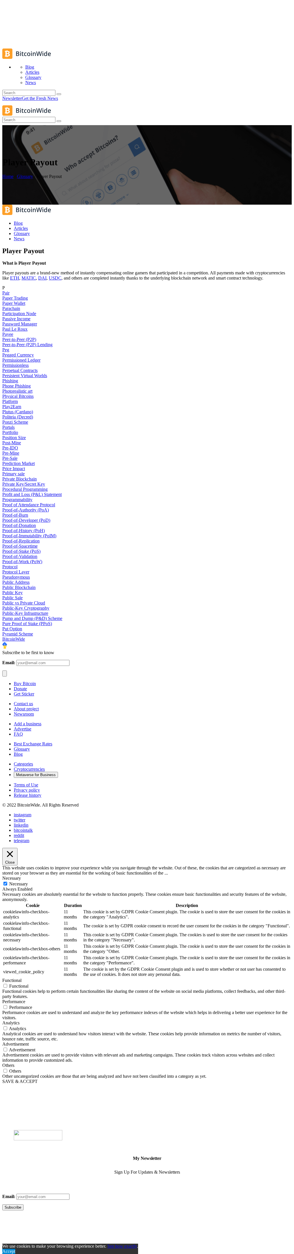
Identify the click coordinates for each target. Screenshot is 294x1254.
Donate (20, 688)
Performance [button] (13, 1001)
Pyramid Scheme (17, 633)
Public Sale (12, 597)
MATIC (29, 278)
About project (26, 708)
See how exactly (122, 1246)
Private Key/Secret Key (23, 484)
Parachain (11, 308)
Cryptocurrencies (29, 769)
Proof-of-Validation (19, 556)
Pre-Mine (10, 453)
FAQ (18, 734)
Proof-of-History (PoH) (23, 530)
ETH (14, 278)
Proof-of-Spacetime (20, 546)
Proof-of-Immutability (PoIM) (29, 535)
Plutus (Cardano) (17, 411)
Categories (23, 763)
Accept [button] (8, 1251)
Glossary (25, 176)
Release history (27, 795)
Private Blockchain (19, 478)
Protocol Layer (15, 571)
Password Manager (19, 323)
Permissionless (15, 365)
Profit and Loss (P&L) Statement (32, 494)
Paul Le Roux (15, 329)
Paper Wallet (13, 303)
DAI (42, 278)
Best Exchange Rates (33, 743)
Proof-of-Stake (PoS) (21, 551)
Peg (5, 349)
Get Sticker (24, 693)
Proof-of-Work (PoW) (22, 561)
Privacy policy (27, 790)
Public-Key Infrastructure (25, 613)
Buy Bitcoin (25, 683)
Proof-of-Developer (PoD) (26, 520)
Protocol (10, 566)
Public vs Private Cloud (23, 602)
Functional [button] (12, 980)
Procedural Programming (25, 489)
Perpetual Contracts (20, 370)
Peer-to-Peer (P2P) (19, 339)
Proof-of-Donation (19, 525)
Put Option (12, 628)
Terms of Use (26, 784)
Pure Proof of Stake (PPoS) (27, 623)
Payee (7, 334)
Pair (5, 292)
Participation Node (19, 313)
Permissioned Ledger (21, 360)
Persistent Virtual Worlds (24, 375)
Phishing (10, 380)
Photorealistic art (17, 391)
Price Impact (13, 468)
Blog (18, 754)
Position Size (14, 437)
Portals (8, 427)
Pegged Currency (18, 354)
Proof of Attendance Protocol (28, 504)
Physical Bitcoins (18, 396)
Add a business (27, 723)
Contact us (23, 703)
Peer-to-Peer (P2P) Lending (27, 344)
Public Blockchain (19, 587)
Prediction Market (18, 463)
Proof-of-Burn (15, 515)
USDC (55, 278)
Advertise (22, 728)
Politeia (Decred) (17, 416)
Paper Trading (15, 298)
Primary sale (13, 473)
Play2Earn (11, 406)
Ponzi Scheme (15, 422)
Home (7, 176)
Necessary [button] (11, 878)
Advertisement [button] (15, 1044)
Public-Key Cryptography (25, 608)
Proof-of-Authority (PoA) (25, 509)
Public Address (16, 582)
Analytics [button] (11, 1022)
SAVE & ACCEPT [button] (20, 1081)
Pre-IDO (10, 447)
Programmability (17, 499)
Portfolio (10, 432)
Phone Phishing (16, 385)
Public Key (12, 592)
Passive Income (16, 318)
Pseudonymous (16, 577)
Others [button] (8, 1065)
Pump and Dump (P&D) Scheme (32, 618)
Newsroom (24, 714)
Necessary (18, 883)
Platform (10, 401)
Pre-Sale (10, 458)
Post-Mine (11, 442)
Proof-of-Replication (21, 540)
